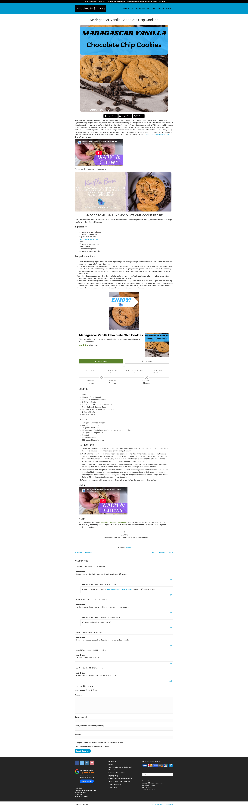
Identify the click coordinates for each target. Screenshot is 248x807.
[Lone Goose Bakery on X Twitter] (82, 763)
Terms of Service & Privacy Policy (119, 781)
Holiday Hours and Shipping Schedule (120, 779)
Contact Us (78, 788)
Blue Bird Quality (113, 770)
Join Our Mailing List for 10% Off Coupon (162, 804)
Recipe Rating (80, 690)
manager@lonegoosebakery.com (85, 790)
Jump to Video (126, 116)
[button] (128, 8)
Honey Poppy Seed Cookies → (162, 552)
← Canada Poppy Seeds (83, 552)
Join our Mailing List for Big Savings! (120, 767)
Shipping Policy (113, 776)
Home (125, 8)
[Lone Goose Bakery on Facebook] (77, 763)
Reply (170, 579)
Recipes (142, 8)
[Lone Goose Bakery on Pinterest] (92, 763)
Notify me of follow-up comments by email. (92, 746)
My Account (157, 8)
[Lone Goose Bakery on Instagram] (87, 763)
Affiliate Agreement (114, 784)
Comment (78, 695)
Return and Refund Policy (116, 773)
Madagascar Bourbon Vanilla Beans (113, 522)
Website (78, 734)
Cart (169, 8)
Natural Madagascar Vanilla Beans (119, 589)
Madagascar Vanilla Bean (89, 239)
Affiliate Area (112, 787)
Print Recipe (140, 116)
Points (149, 8)
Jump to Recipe (111, 116)
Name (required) (81, 717)
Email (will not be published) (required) (89, 726)
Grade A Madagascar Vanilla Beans (157, 135)
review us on (86, 781)
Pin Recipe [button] (148, 361)
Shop (133, 8)
